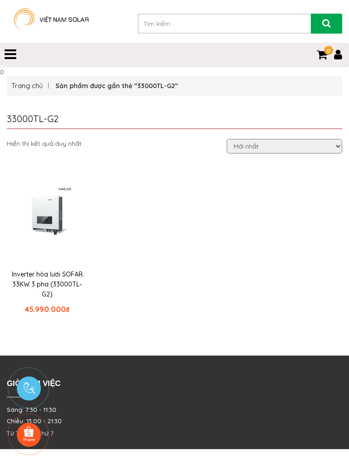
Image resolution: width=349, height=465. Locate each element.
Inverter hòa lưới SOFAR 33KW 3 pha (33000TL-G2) (47, 284)
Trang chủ (27, 85)
